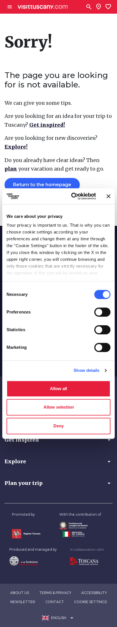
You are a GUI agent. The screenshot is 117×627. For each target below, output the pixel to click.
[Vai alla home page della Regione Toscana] (26, 533)
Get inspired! (47, 125)
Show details (86, 370)
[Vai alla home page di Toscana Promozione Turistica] (87, 561)
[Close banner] (108, 196)
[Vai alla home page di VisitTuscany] (43, 7)
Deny (58, 425)
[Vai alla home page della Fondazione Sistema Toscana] (33, 560)
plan (11, 168)
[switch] (102, 312)
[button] (58, 440)
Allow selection (58, 407)
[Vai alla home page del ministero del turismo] (80, 534)
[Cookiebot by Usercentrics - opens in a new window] (72, 196)
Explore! (16, 147)
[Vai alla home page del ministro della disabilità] (80, 525)
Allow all (58, 388)
